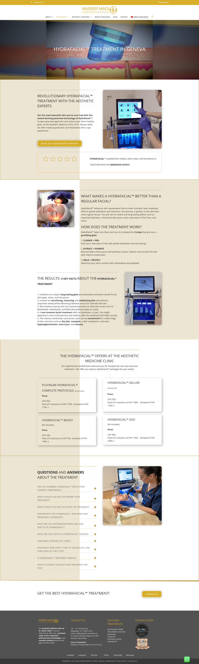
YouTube (93, 655)
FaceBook (69, 655)
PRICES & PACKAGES (102, 17)
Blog (115, 17)
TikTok (105, 655)
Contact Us (152, 594)
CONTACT (124, 17)
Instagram (81, 655)
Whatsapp (129, 655)
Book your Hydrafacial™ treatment (59, 143)
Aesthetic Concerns (80, 17)
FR (31, 2)
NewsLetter (117, 655)
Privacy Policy (121, 661)
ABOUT (48, 17)
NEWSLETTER (38, 2)
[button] (152, 17)
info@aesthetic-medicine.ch (87, 633)
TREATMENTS (61, 17)
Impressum (132, 661)
